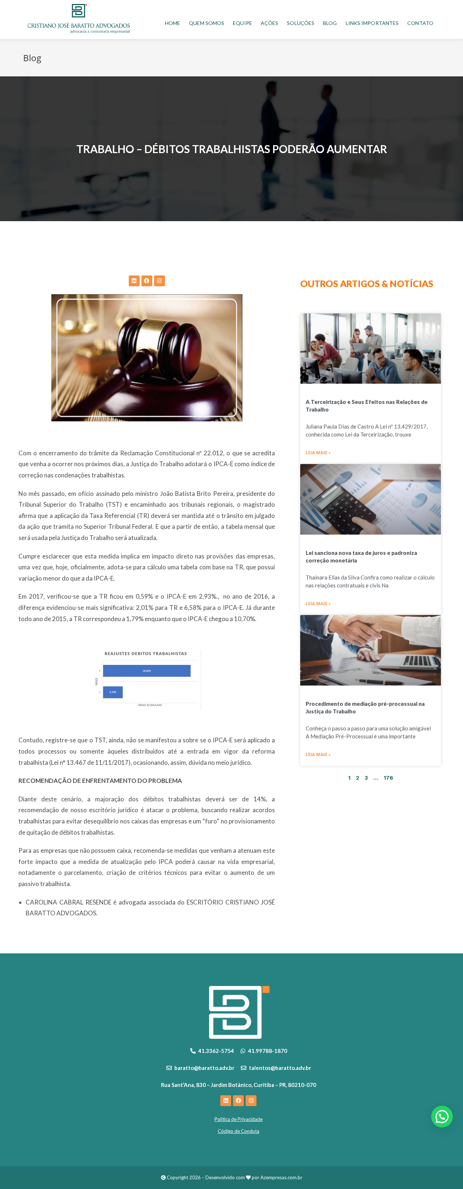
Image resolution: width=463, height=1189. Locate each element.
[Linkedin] (134, 280)
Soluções (300, 23)
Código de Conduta (238, 1131)
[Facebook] (146, 280)
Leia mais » (318, 452)
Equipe (242, 23)
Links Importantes (372, 23)
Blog (330, 23)
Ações (270, 23)
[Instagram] (159, 280)
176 (388, 778)
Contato (420, 23)
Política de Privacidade (238, 1119)
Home (172, 23)
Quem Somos (206, 23)
